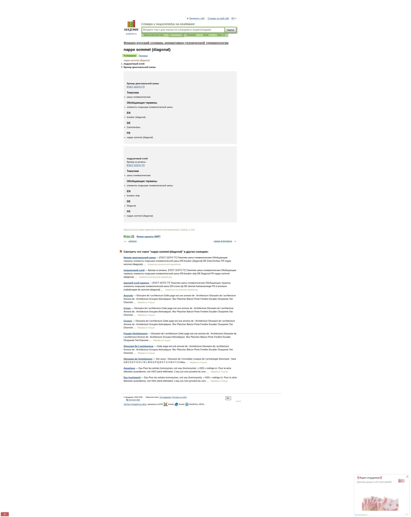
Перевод (143, 55)
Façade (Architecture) (135, 333)
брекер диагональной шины (140, 257)
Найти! (230, 30)
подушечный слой (134, 270)
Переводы (191, 35)
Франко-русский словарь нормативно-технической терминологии (154, 35)
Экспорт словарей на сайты (135, 404)
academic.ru (131, 34)
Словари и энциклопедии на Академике (168, 24)
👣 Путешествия (133, 400)
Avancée (128, 295)
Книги (206, 35)
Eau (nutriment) (132, 377)
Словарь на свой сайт (218, 18)
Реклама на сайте (179, 397)
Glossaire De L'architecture (138, 346)
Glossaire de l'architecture (138, 359)
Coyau (127, 308)
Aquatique (129, 368)
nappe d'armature (223, 241)
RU (233, 18)
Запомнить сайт (197, 18)
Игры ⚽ (221, 35)
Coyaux (128, 321)
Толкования (175, 35)
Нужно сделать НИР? (149, 236)
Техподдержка (165, 397)
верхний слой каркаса (136, 283)
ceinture (132, 241)
